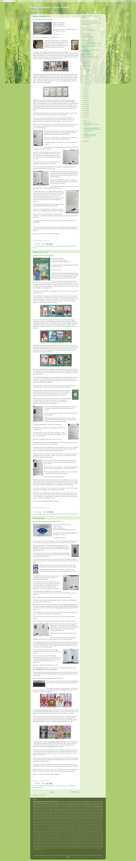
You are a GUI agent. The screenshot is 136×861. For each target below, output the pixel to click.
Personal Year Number (37, 837)
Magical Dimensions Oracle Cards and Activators (63, 833)
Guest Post (93, 812)
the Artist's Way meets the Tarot (60, 806)
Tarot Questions (97, 840)
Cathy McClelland (91, 822)
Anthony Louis (60, 821)
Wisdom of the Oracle (96, 818)
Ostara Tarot (63, 836)
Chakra (82, 807)
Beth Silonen (100, 821)
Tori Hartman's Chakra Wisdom (90, 57)
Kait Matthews (38, 831)
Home (52, 792)
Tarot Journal (76, 840)
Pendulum (93, 836)
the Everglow (72, 847)
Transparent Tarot (63, 807)
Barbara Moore (85, 821)
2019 (85, 98)
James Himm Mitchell (76, 830)
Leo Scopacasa (58, 785)
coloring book (46, 847)
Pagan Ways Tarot (69, 836)
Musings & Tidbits (44, 803)
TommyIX (93, 855)
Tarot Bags (66, 840)
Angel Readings (71, 807)
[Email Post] (43, 243)
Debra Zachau (64, 812)
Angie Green (49, 821)
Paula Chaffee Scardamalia (86, 836)
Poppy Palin (53, 837)
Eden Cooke (60, 827)
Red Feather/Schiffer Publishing (51, 233)
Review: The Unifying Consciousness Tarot (46, 521)
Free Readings (49, 809)
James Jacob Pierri (85, 830)
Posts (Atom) (43, 795)
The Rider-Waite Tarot (54, 818)
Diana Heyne (35, 827)
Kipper (56, 813)
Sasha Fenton (36, 816)
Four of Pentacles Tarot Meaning (91, 124)
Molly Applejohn (78, 834)
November (87, 65)
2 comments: (37, 243)
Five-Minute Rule (57, 828)
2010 (85, 116)
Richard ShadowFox (45, 807)
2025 (85, 63)
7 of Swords (38, 819)
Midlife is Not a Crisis (62, 834)
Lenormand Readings (66, 805)
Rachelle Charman (75, 837)
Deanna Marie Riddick (70, 825)
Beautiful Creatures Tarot (54, 812)
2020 (85, 96)
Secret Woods (42, 816)
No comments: (38, 511)
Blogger (68, 857)
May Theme (35, 834)
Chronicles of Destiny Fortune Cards (68, 824)
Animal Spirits (82, 805)
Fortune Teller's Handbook (66, 828)
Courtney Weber (57, 825)
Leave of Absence (77, 831)
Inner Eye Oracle (54, 830)
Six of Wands (74, 839)
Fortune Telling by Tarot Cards (77, 828)
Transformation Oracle (98, 846)
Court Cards (44, 825)
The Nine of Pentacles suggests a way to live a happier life (92, 130)
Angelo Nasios (46, 812)
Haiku (88, 805)
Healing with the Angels (58, 809)
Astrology (38, 806)
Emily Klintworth (79, 827)
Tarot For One (71, 840)
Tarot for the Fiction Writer (63, 842)
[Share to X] (49, 244)
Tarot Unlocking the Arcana (41, 842)
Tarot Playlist (98, 816)
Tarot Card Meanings (80, 816)
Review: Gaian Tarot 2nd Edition (43, 255)
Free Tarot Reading (87, 54)
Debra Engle (95, 825)
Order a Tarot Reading (56, 836)
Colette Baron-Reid (89, 807)
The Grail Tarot (98, 843)
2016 (85, 104)
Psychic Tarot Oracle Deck (61, 837)
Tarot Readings (69, 801)
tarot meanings (61, 847)
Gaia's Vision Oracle (81, 812)
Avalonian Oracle (78, 821)
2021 (85, 94)
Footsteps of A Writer (87, 37)
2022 (85, 92)
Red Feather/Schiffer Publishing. (50, 501)
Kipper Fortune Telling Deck (65, 813)
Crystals (87, 806)
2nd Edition (40, 514)
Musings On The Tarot (90, 134)
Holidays (37, 830)
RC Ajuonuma (69, 837)
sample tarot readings (53, 847)
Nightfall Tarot (40, 836)
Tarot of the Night (82, 842)
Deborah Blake (78, 825)
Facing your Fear (36, 828)
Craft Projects (96, 807)
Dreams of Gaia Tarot (71, 812)
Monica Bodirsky (85, 834)
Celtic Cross (97, 822)
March (87, 85)
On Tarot (62, 801)
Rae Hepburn (82, 837)
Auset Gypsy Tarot (71, 821)
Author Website (86, 35)
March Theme (100, 833)
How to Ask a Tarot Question (45, 830)
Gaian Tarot (64, 514)
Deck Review (40, 246)
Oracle (45, 836)
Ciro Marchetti (79, 824)
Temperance (88, 842)
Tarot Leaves (82, 840)
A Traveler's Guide (60, 819)
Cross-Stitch (63, 825)
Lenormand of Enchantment (86, 813)
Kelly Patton (52, 813)
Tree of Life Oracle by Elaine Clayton (91, 43)
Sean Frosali (40, 839)
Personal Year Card (99, 836)
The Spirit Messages (39, 846)
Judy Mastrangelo (92, 830)
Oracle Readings (86, 803)
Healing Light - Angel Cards (88, 828)
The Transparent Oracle (54, 846)
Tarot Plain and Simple (89, 840)
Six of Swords (68, 839)
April (86, 83)
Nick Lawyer (35, 836)
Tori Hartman (80, 818)
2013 (85, 110)
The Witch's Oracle (73, 818)
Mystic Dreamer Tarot (74, 815)
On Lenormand (49, 805)
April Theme (65, 821)
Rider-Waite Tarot (87, 801)
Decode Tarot (100, 825)
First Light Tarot (51, 828)
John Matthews (46, 813)
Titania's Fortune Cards (85, 846)
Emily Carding (42, 809)
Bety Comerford (36, 822)
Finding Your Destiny (44, 828)
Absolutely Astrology (68, 819)
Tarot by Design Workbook (52, 842)
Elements (43, 806)
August (87, 75)
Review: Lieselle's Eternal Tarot (43, 19)
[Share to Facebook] (50, 244)
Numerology (76, 805)
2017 (85, 102)
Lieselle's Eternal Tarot (67, 246)
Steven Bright (65, 810)
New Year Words (83, 815)
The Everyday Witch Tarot (90, 843)
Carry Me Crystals (74, 822)
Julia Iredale (98, 830)
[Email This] (46, 244)
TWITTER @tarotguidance (88, 30)
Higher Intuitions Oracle (70, 809)
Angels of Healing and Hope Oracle (39, 821)
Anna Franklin (54, 821)
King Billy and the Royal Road (47, 831)
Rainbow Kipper (88, 837)
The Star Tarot (46, 846)
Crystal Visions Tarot (80, 806)
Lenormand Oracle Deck (90, 809)
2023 (85, 90)
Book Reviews (78, 801)
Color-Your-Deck (100, 824)
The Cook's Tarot (59, 843)
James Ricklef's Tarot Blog (91, 128)
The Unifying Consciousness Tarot (65, 846)
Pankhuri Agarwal (77, 836)
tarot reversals (66, 847)
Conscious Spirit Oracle (37, 825)
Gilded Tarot (91, 806)
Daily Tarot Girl (88, 123)
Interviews (78, 809)
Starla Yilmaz (97, 839)
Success (45, 840)
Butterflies (52, 822)
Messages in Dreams (46, 834)
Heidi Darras (96, 828)
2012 (85, 112)
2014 (85, 108)
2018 (85, 100)
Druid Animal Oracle (54, 827)
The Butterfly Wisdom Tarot (38, 843)
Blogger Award (42, 822)
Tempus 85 (90, 810)
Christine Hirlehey (57, 824)
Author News (78, 807)
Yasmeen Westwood (49, 806)
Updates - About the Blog (56, 803)
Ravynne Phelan (94, 837)
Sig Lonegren (53, 839)
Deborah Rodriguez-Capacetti (86, 825)
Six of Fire (64, 839)
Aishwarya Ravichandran (77, 819)
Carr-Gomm (68, 822)
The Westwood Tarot (76, 846)
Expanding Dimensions (98, 827)
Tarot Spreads (66, 803)
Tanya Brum (61, 840)
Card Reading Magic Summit (59, 822)
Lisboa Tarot (44, 833)
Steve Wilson (40, 840)
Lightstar (40, 833)
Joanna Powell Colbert (72, 514)
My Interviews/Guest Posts (63, 815)
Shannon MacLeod (46, 839)
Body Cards (47, 822)
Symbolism (56, 840)
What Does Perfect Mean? (90, 135)
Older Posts (75, 792)
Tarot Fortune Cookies (90, 816)
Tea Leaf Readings (83, 810)
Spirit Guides (85, 839)
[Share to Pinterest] (52, 244)
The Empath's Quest (67, 843)
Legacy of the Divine (76, 803)
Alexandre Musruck (72, 806)
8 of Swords (43, 819)
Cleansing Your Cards (91, 824)
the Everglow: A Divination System (81, 847)
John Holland (39, 813)
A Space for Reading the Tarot (51, 819)
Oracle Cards (94, 803)
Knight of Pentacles (64, 831)
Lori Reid (52, 833)
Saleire (36, 839)
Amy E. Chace (90, 819)
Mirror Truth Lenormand (70, 834)
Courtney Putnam (50, 825)
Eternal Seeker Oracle (87, 827)
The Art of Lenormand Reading (97, 842)
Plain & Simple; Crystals (46, 837)
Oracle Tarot (49, 836)
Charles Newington (49, 824)
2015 (85, 106)
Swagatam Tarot (50, 840)
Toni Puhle (92, 846)
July (86, 77)
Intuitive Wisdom (69, 830)
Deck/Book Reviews (49, 246)
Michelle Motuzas (54, 834)
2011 (85, 114)
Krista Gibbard (71, 831)
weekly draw (40, 849)
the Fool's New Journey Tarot (93, 847)
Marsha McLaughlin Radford (42, 815)
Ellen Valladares (73, 827)
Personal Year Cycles (98, 815)
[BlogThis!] (47, 244)
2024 (85, 88)
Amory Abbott (84, 819)
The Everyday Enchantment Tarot (78, 843)
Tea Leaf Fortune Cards (74, 810)
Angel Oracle (100, 819)
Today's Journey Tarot (98, 810)
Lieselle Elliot (57, 246)
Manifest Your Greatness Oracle (91, 833)
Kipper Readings (57, 831)
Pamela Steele (90, 815)
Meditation (40, 834)
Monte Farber (91, 834)
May (86, 81)
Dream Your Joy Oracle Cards (44, 827)
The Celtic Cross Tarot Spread (50, 843)
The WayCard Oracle (64, 818)
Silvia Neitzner (58, 839)
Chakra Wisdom (42, 824)
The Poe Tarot (46, 818)
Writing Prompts (41, 847)
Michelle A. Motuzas (53, 815)
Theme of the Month (54, 807)
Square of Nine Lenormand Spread (68, 816)
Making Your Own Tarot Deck (79, 833)
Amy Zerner (95, 819)
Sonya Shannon (80, 839)
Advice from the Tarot (37, 812)
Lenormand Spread (75, 813)
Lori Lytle (65, 785)
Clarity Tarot (84, 824)
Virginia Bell (35, 847)
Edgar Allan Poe (67, 827)
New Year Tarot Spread (98, 834)
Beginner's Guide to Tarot (93, 821)
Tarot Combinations (95, 805)
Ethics (93, 827)
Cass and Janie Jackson (83, 822)
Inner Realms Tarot (62, 830)
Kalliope (82, 809)
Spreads (59, 816)
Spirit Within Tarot (91, 839)
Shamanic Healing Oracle (51, 816)
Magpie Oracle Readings (47, 810)
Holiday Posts (57, 805)
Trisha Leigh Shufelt (87, 818)
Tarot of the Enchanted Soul (73, 842)
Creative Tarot (41, 805)
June (86, 79)
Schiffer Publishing (58, 810)
